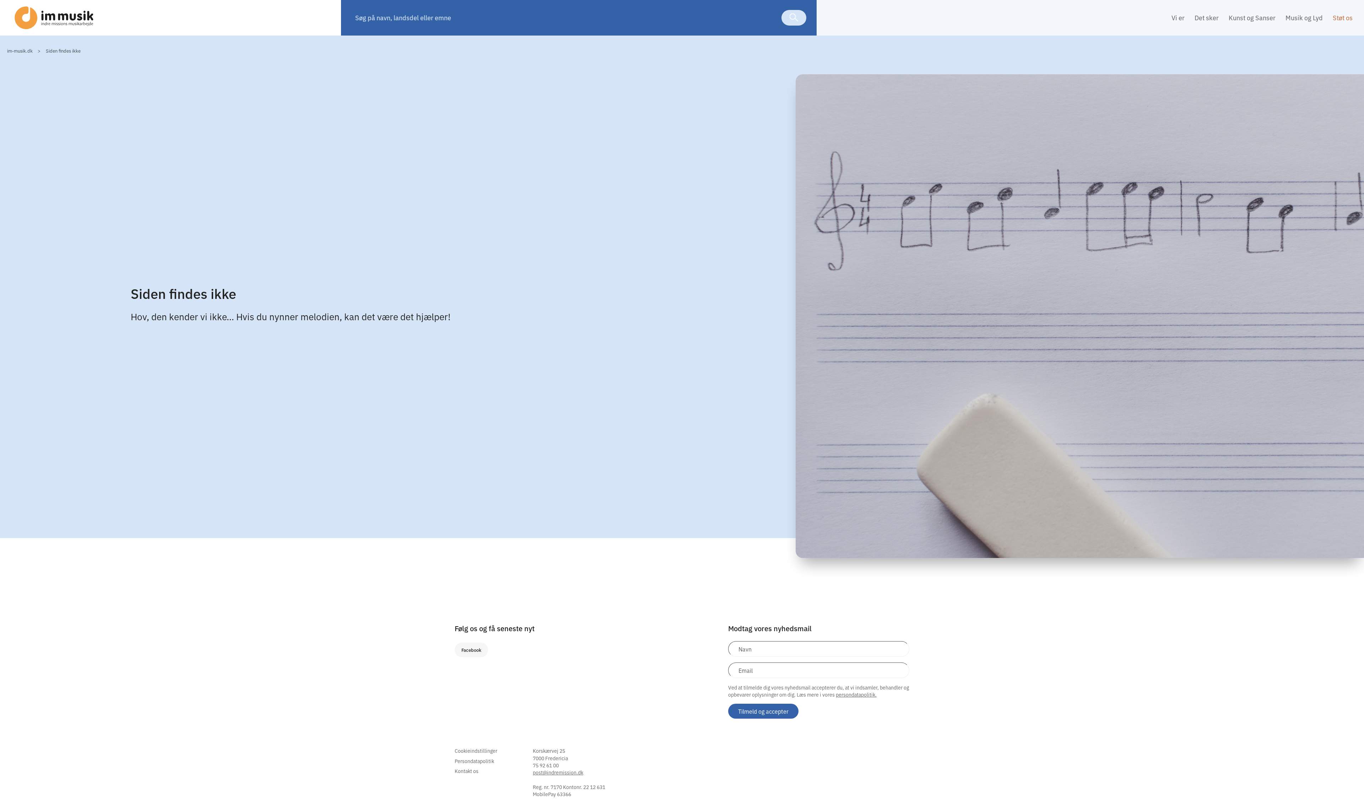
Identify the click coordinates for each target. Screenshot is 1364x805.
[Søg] (793, 18)
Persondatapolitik (474, 760)
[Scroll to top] (1349, 785)
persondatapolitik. (856, 694)
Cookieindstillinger (476, 750)
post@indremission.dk (558, 772)
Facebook (471, 650)
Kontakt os (466, 770)
